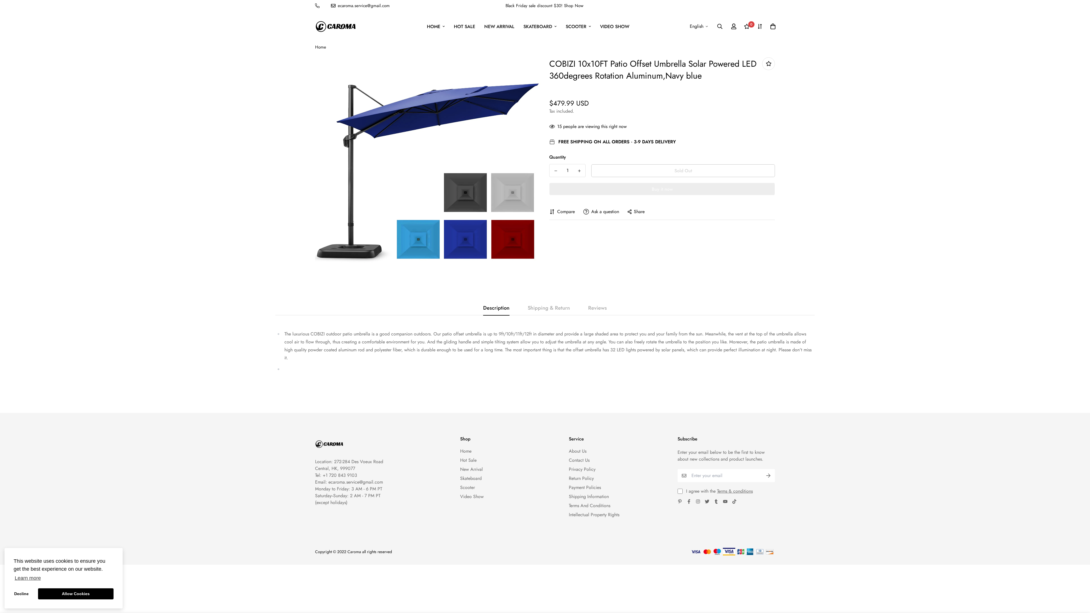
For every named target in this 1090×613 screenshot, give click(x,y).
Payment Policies (585, 487)
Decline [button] (21, 593)
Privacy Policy (582, 469)
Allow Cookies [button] (76, 593)
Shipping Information (589, 496)
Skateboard (537, 26)
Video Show (614, 26)
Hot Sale (464, 26)
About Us (577, 451)
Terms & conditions (735, 491)
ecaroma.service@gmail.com (355, 482)
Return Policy (581, 478)
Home (433, 26)
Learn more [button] (28, 578)
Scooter (576, 26)
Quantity (557, 157)
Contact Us (579, 460)
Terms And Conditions (589, 505)
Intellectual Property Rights (594, 514)
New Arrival (499, 26)
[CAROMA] (335, 26)
